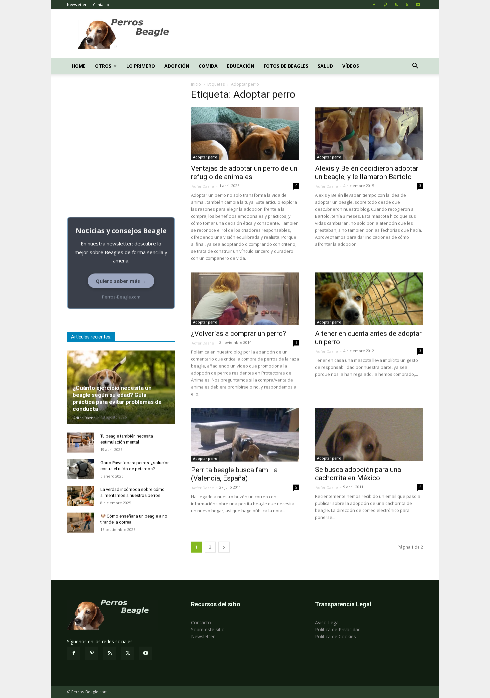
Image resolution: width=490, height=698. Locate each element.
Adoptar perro (205, 157)
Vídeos (350, 66)
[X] (407, 4)
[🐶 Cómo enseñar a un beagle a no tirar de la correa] (80, 523)
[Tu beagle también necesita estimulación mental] (80, 443)
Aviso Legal (327, 622)
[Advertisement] (301, 34)
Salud (325, 66)
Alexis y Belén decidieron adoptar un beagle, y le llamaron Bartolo (366, 172)
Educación (240, 66)
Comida (208, 66)
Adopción (176, 66)
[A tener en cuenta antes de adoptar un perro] (369, 298)
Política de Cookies (335, 636)
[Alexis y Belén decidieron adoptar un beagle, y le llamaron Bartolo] (369, 133)
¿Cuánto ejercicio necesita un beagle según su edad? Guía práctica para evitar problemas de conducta (117, 398)
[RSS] (396, 4)
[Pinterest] (385, 4)
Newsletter (77, 4)
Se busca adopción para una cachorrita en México (358, 474)
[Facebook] (374, 4)
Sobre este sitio (208, 629)
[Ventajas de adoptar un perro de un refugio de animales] (245, 133)
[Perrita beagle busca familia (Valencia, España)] (245, 435)
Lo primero (140, 66)
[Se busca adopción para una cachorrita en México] (369, 434)
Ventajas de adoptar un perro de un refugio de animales (244, 172)
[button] (415, 66)
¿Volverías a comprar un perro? (238, 333)
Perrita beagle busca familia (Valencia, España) (234, 474)
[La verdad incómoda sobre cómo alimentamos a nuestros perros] (80, 496)
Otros (103, 66)
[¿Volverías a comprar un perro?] (245, 298)
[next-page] (224, 547)
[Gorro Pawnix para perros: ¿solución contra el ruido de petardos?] (80, 469)
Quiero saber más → (121, 280)
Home (79, 66)
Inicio (196, 84)
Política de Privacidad (338, 629)
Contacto (101, 4)
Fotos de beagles (286, 66)
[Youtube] (418, 4)
